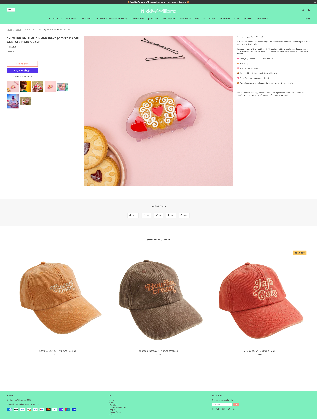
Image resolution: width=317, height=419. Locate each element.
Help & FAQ (114, 409)
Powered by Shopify (30, 404)
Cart (307, 19)
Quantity (10, 52)
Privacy (112, 414)
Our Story (113, 405)
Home (10, 30)
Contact (112, 402)
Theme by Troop (14, 404)
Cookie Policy (115, 412)
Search (112, 400)
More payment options (22, 76)
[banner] (158, 10)
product (18, 30)
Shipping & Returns (117, 407)
